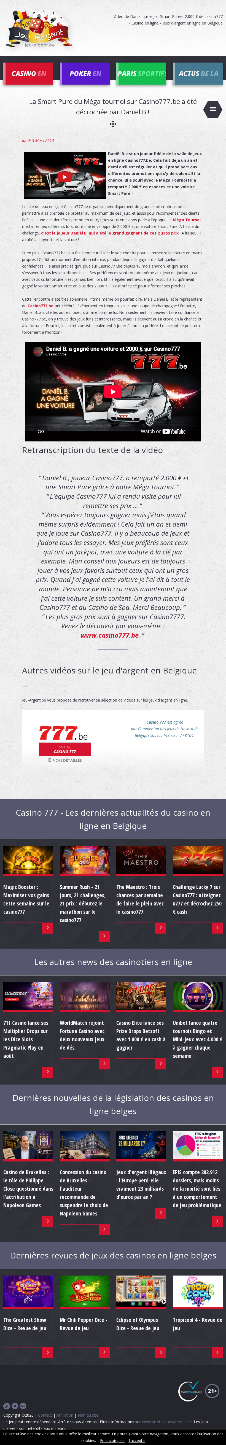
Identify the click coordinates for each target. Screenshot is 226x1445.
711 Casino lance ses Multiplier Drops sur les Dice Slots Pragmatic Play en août (25, 1039)
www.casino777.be (110, 635)
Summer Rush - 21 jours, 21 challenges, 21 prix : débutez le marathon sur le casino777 (83, 903)
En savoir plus (112, 1440)
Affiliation (65, 1415)
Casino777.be (40, 305)
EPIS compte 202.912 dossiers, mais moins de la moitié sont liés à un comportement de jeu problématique (197, 1188)
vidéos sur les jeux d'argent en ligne (155, 700)
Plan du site (88, 1415)
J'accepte (137, 1440)
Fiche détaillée (67, 760)
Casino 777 (65, 749)
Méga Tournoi (187, 219)
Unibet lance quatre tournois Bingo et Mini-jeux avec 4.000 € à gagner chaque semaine (197, 1039)
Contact (45, 1415)
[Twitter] (15, 1406)
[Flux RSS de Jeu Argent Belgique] (6, 1406)
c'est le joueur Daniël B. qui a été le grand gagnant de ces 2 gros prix (110, 233)
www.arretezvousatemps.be (167, 1421)
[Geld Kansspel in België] (23, 1406)
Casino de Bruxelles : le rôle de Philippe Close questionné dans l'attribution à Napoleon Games (28, 1188)
